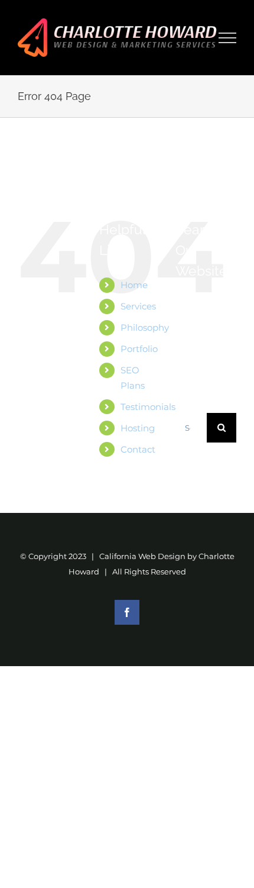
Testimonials (148, 406)
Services (138, 306)
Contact (138, 449)
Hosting (138, 428)
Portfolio (139, 348)
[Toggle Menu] (227, 38)
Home (134, 284)
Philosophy (145, 327)
